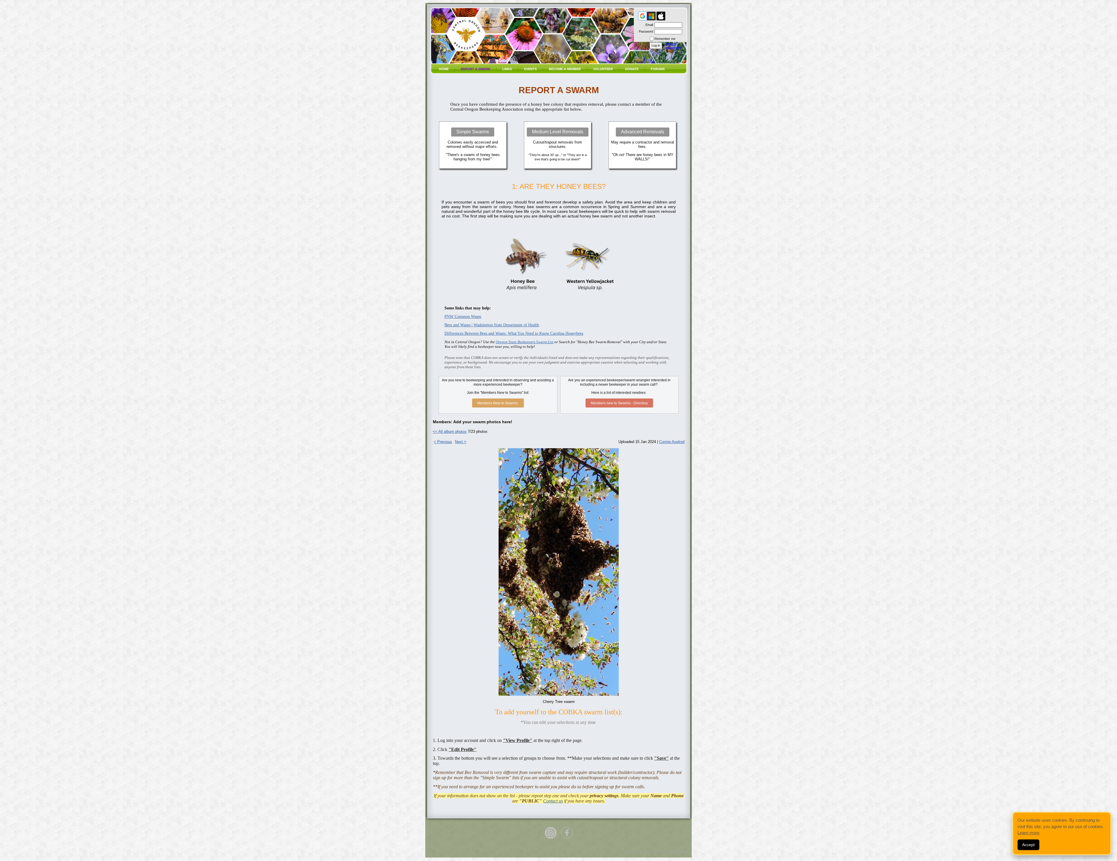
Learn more (1028, 832)
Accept (1028, 844)
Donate (631, 69)
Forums (658, 69)
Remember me (664, 38)
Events (530, 69)
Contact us (553, 800)
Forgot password (673, 45)
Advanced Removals (642, 131)
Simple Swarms (472, 131)
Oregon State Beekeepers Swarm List (525, 342)
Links (507, 69)
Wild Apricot (646, 851)
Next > (460, 442)
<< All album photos (450, 431)
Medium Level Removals (557, 131)
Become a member (565, 69)
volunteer (603, 69)
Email (648, 24)
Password (645, 31)
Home (444, 69)
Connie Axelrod (671, 442)
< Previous (443, 442)
